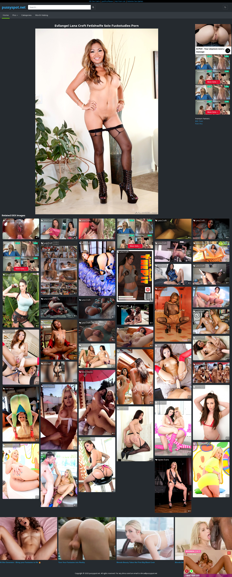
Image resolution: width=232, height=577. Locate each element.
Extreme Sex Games (135, 1)
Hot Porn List (120, 1)
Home (6, 15)
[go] (93, 7)
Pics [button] (14, 15)
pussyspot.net (14, 7)
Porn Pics (199, 124)
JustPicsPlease (107, 1)
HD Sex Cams (94, 1)
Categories (26, 15)
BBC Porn (199, 121)
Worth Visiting (41, 15)
